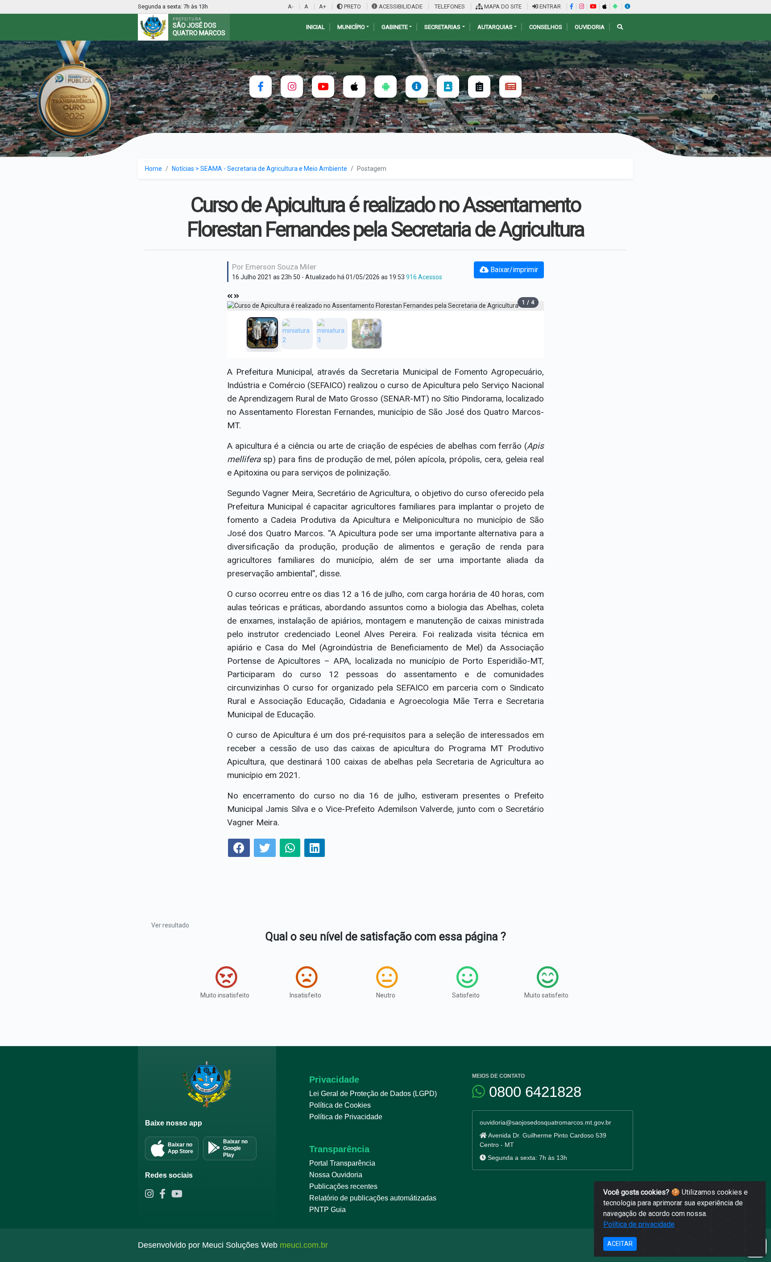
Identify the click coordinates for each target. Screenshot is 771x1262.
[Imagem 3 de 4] (332, 333)
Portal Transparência (342, 1163)
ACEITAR (620, 1243)
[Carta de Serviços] (479, 86)
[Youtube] (179, 1195)
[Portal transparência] (417, 86)
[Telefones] (448, 86)
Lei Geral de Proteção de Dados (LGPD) (373, 1093)
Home (153, 168)
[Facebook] (571, 6)
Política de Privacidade (345, 1117)
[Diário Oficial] (510, 86)
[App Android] (614, 6)
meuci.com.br (304, 1245)
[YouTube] (593, 6)
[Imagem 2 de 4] (297, 333)
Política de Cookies (340, 1105)
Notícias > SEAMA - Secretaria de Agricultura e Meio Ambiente (259, 168)
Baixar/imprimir (513, 269)
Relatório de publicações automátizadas (372, 1198)
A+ (322, 6)
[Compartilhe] (239, 849)
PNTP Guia (327, 1209)
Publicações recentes (343, 1186)
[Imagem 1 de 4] (262, 332)
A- (291, 6)
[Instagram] (581, 6)
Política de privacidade (639, 1224)
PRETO (352, 6)
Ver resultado (170, 925)
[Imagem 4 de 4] (366, 333)
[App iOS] (604, 6)
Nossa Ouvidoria (335, 1175)
